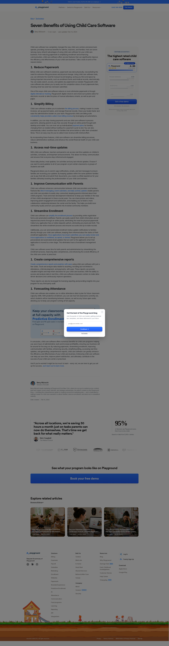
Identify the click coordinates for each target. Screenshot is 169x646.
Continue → (84, 329)
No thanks (84, 333)
